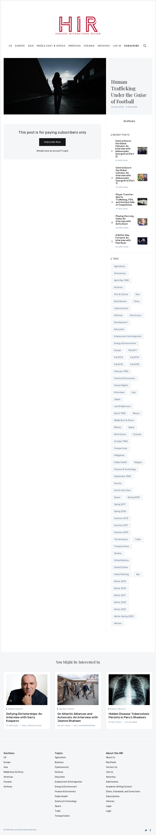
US (10, 46)
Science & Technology (125, 469)
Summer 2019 (121, 532)
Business (59, 762)
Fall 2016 (118, 364)
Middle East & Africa (51, 46)
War (138, 574)
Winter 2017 (120, 595)
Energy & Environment (125, 343)
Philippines (119, 455)
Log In (117, 46)
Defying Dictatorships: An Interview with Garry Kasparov (24, 717)
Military (117, 427)
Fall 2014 (134, 357)
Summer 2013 (121, 518)
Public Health (120, 462)
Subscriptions (113, 796)
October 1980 (121, 441)
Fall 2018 (134, 364)
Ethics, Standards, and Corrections (123, 791)
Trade (138, 539)
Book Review (120, 301)
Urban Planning (121, 574)
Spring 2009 (134, 497)
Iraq (133, 392)
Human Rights (121, 385)
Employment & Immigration (127, 336)
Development (121, 322)
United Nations (121, 560)
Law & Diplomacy (122, 406)
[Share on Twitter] (36, 709)
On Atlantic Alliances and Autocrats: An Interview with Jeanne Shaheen (77, 717)
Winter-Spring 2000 (124, 616)
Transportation (121, 546)
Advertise (111, 777)
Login (108, 811)
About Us (110, 757)
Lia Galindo (131, 722)
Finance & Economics (124, 378)
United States (121, 567)
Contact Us (111, 767)
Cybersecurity (121, 308)
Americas (74, 46)
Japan (117, 399)
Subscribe (131, 46)
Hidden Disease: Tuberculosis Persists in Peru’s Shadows (129, 715)
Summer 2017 (121, 525)
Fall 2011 (132, 350)
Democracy (135, 315)
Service (118, 483)
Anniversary (120, 273)
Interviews (119, 392)
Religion (138, 462)
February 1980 (121, 371)
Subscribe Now (52, 142)
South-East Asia (122, 490)
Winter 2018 (120, 602)
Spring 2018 (120, 511)
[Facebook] (150, 830)
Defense (118, 315)
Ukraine (117, 553)
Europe (20, 46)
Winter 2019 (120, 609)
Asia (31, 46)
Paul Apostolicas (32, 726)
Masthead (111, 762)
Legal (108, 806)
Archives (104, 46)
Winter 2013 (120, 581)
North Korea (120, 434)
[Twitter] (146, 830)
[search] (144, 45)
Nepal (131, 427)
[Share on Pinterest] (46, 709)
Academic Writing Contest (119, 786)
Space (117, 497)
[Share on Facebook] (39, 709)
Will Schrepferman (84, 726)
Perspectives (120, 448)
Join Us (109, 772)
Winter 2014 (120, 588)
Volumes (110, 801)
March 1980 (120, 413)
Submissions (112, 782)
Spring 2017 (120, 504)
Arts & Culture (121, 294)
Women (117, 623)
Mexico (136, 413)
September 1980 (122, 476)
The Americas (121, 539)
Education (119, 329)
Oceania (89, 46)
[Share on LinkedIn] (43, 709)
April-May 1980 (121, 280)
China (136, 301)
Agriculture (119, 266)
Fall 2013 (118, 357)
